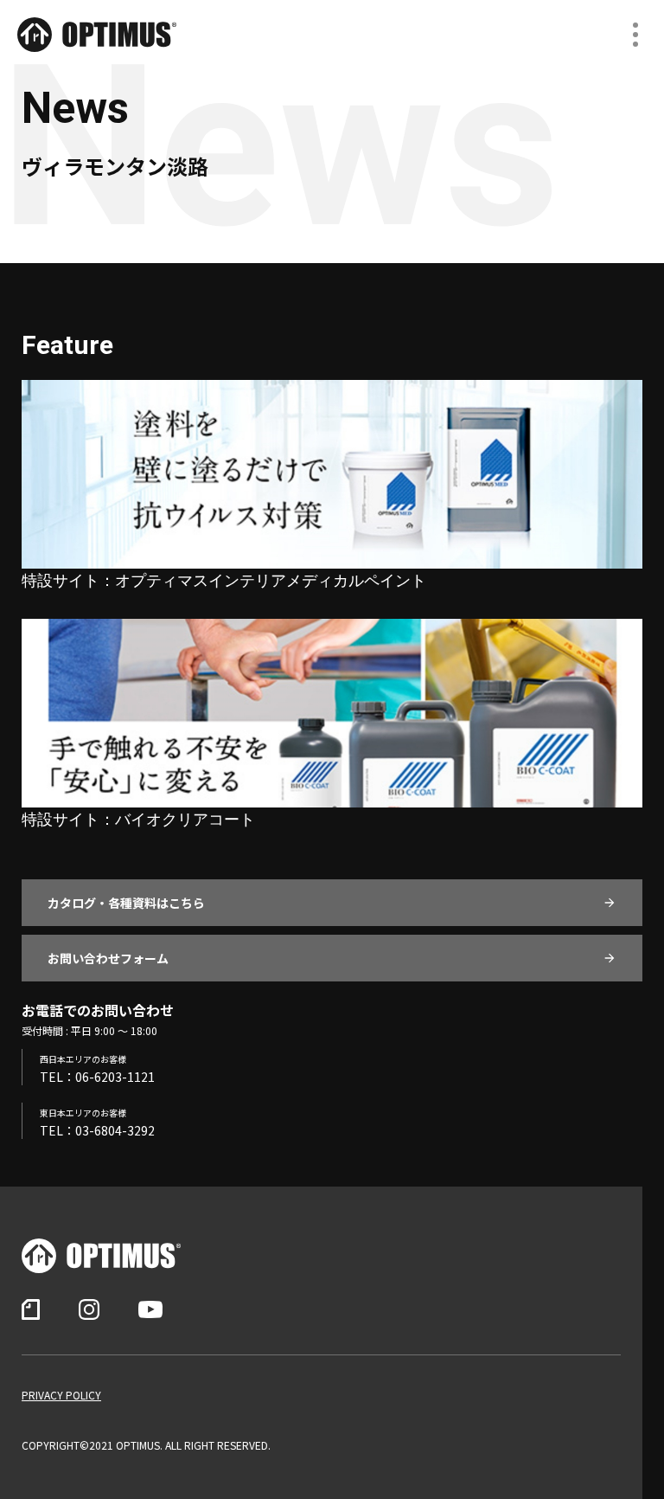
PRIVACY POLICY (61, 1395)
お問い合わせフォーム (108, 958)
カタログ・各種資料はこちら (126, 902)
